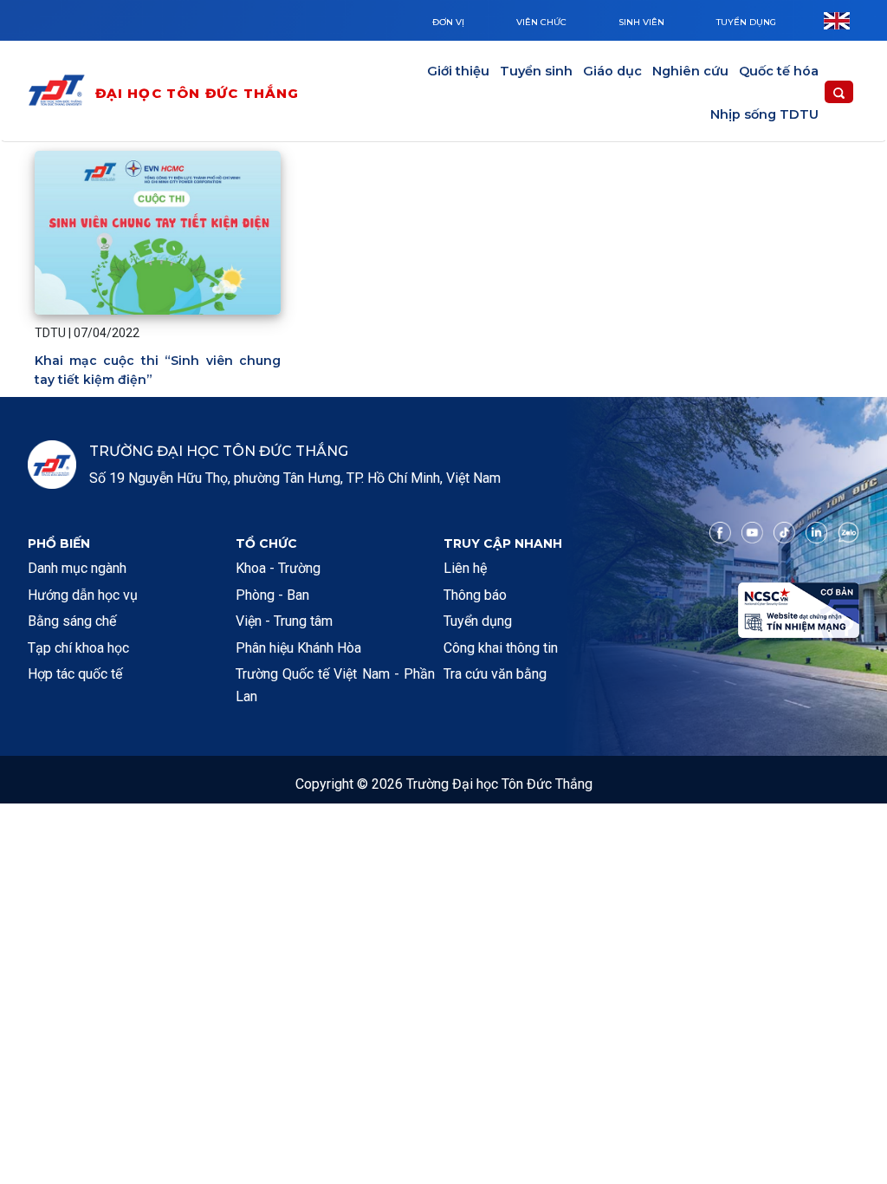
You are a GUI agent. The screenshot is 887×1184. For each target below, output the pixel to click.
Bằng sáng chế (72, 621)
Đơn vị (448, 22)
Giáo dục (612, 71)
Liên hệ (465, 568)
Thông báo (475, 595)
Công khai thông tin (501, 648)
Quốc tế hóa (779, 71)
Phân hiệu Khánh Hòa (298, 648)
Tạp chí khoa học (78, 648)
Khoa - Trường (278, 568)
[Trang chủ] (60, 93)
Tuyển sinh (536, 71)
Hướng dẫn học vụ (83, 595)
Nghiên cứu (690, 71)
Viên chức (541, 22)
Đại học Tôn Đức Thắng (197, 93)
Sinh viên (641, 22)
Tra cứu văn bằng (495, 674)
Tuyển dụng (746, 22)
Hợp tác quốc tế (75, 674)
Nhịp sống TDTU (764, 114)
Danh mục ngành (77, 568)
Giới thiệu (458, 71)
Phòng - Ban (272, 595)
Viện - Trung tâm (284, 621)
